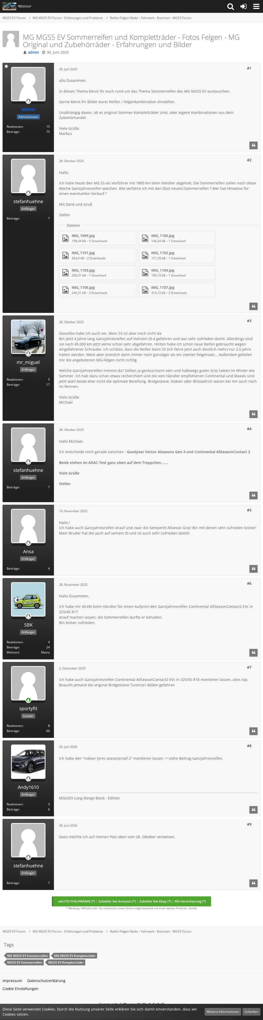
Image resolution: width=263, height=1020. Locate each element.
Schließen (251, 1011)
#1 (249, 68)
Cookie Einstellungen (21, 988)
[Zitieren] (253, 145)
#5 (249, 510)
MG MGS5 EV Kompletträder (75, 956)
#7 (249, 667)
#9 (249, 824)
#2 (249, 159)
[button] (231, 6)
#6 (249, 583)
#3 (249, 320)
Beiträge (13, 132)
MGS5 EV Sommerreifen (24, 962)
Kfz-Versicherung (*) (190, 901)
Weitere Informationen (223, 1011)
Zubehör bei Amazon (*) (117, 901)
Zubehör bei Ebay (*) (155, 901)
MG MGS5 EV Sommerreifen (27, 956)
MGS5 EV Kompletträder (66, 962)
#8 (249, 745)
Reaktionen (15, 126)
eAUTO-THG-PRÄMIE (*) (76, 901)
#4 (249, 428)
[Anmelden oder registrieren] (243, 6)
